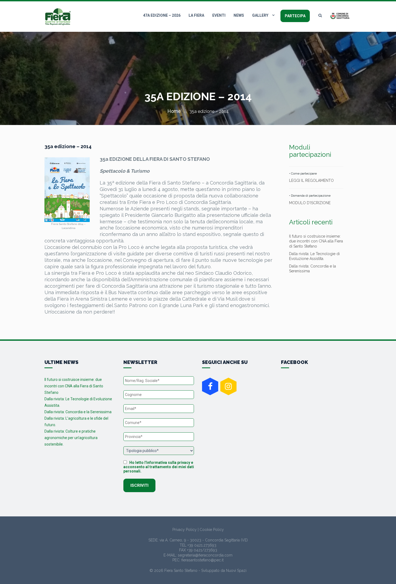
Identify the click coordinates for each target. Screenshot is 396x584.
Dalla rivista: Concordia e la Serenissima (78, 412)
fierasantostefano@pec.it (202, 560)
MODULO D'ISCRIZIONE (310, 203)
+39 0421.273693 (201, 545)
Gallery (260, 15)
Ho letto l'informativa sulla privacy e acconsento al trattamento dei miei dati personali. (158, 466)
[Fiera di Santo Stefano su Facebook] (210, 386)
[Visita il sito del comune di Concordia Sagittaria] (341, 15)
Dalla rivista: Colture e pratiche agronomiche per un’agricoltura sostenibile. (71, 437)
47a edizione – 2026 (161, 15)
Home (174, 111)
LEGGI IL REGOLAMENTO (311, 180)
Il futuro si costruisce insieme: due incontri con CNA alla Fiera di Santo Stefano (316, 241)
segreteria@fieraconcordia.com (205, 555)
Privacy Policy (184, 529)
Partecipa (295, 16)
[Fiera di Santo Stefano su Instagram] (228, 386)
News (239, 15)
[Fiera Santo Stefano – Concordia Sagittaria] (57, 16)
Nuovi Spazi (236, 570)
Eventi (218, 15)
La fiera (196, 15)
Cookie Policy (212, 529)
